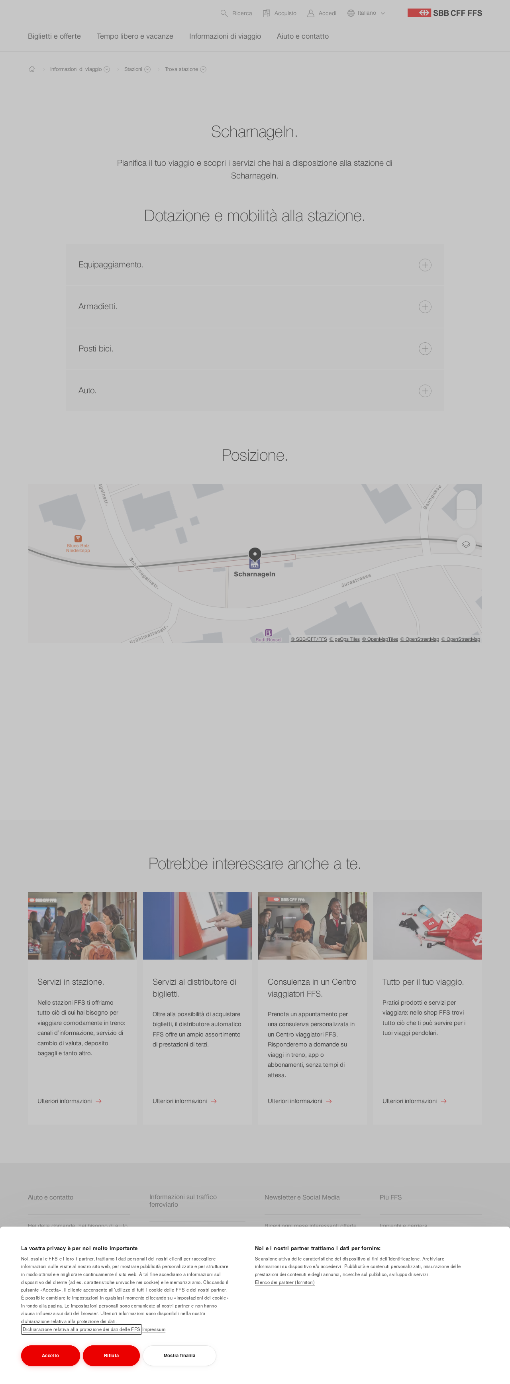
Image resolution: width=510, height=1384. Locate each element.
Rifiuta (111, 1355)
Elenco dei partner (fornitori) (285, 1282)
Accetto (50, 1355)
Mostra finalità (180, 1355)
